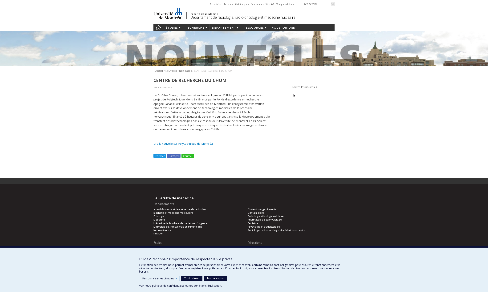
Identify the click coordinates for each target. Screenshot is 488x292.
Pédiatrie (253, 223)
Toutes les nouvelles (304, 87)
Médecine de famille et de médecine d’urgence (180, 223)
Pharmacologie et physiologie (265, 219)
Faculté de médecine (204, 14)
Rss (294, 95)
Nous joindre (283, 27)
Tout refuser (192, 278)
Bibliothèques (241, 4)
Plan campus (256, 4)
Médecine (159, 219)
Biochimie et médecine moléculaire (173, 212)
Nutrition (158, 233)
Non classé (185, 70)
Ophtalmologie (256, 212)
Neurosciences (162, 230)
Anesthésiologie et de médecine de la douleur (180, 209)
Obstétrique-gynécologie (262, 209)
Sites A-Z (269, 4)
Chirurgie (158, 216)
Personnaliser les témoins (159, 278)
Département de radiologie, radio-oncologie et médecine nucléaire (242, 17)
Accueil (158, 27)
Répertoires (216, 4)
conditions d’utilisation (207, 285)
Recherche (195, 27)
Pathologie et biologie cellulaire (266, 216)
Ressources (253, 27)
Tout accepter (215, 278)
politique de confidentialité (168, 285)
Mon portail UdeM (285, 4)
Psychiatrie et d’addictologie (264, 226)
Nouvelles (171, 70)
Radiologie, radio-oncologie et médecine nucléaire (276, 230)
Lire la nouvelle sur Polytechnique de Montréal (183, 143)
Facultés (228, 4)
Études (172, 27)
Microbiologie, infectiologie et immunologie (177, 226)
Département (224, 27)
